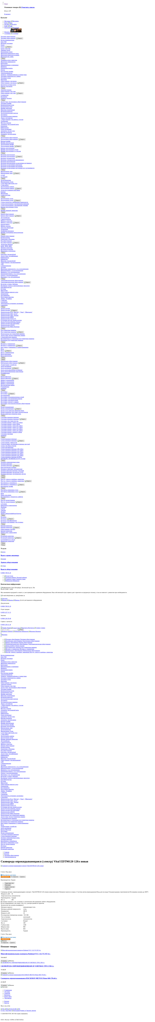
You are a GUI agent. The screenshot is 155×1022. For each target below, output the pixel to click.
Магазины (7, 21)
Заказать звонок (31, 1010)
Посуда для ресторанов (8, 500)
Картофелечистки (6, 287)
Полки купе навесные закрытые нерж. (12, 410)
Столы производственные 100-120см (12, 449)
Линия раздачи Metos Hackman (10, 326)
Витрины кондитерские (8, 161)
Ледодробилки (5, 217)
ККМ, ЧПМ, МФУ (6, 246)
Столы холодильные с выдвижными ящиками (15, 204)
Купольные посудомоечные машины (12, 340)
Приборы (3, 507)
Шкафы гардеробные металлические (12, 232)
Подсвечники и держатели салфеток (12, 496)
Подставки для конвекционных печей (12, 397)
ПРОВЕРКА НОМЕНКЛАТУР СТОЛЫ (13, 458)
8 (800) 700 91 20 (6, 573)
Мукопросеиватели (6, 111)
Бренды (6, 1003)
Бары (6, 23)
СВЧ (2, 264)
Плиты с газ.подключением (9, 275)
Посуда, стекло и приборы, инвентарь (12, 479)
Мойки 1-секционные (7, 382)
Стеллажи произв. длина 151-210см (12, 422)
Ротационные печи (6, 106)
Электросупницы (6, 90)
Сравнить (22, 876)
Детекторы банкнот (7, 244)
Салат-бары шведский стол (9, 183)
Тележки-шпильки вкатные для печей (12, 470)
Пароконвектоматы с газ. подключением (13, 274)
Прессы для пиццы (6, 86)
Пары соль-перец (6, 495)
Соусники (4, 504)
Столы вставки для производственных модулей (15, 444)
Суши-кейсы (5, 185)
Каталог (6, 853)
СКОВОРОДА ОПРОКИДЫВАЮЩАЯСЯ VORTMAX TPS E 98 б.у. (27, 966)
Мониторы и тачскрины (8, 251)
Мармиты (4, 66)
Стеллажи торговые (7, 434)
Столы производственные (9, 439)
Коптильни (4, 63)
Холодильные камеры (7, 186)
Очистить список (28, 7)
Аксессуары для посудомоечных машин (13, 335)
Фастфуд (7, 24)
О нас (11, 576)
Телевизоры (4, 229)
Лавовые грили (5, 50)
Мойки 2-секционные (7, 383)
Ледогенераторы (6, 180)
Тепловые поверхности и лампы (11, 76)
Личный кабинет (21, 577)
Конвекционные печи (7, 105)
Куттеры (3, 289)
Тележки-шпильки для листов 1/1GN (12, 472)
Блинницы (4, 126)
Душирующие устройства (9, 365)
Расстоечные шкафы (7, 71)
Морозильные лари (6, 171)
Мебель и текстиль (6, 221)
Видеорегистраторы (7, 249)
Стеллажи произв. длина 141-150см (12, 430)
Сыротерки (4, 305)
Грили (2, 45)
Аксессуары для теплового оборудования (13, 102)
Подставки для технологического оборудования (15, 403)
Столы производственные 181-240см (12, 455)
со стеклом (4, 176)
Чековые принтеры (6, 247)
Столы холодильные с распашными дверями (14, 205)
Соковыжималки (6, 265)
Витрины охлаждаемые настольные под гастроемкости (17, 168)
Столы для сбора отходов (8, 446)
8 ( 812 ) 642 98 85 (6, 1010)
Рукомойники (5, 387)
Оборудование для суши (8, 91)
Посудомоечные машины (8, 330)
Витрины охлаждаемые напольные (11, 165)
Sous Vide (4, 42)
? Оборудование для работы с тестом (12, 119)
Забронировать (5, 876)
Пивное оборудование (7, 236)
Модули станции (6, 123)
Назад (6, 4)
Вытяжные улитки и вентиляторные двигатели (15, 285)
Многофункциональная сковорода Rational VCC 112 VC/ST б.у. (25, 954)
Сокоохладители (6, 219)
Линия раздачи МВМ (7, 317)
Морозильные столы (7, 182)
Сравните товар (20, 579)
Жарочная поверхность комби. (10, 55)
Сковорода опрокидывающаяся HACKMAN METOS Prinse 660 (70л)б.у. (29, 978)
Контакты (7, 995)
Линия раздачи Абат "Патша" (10, 315)
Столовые (7, 33)
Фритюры (4, 79)
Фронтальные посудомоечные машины (13, 334)
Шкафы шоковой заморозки (9, 210)
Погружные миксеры (7, 297)
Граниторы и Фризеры (8, 239)
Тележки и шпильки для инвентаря (11, 469)
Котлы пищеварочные (7, 40)
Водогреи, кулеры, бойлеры (9, 284)
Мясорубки (4, 290)
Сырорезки (4, 302)
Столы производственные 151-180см (12, 454)
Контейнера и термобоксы (9, 483)
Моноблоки (4, 193)
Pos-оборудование (6, 241)
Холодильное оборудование (9, 137)
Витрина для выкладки (8, 158)
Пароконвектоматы (7, 68)
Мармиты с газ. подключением (10, 272)
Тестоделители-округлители (9, 113)
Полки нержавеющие (7, 407)
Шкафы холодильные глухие (9, 149)
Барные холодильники (7, 148)
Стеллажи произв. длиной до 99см (11, 432)
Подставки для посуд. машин (10, 402)
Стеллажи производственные (10, 417)
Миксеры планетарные (8, 110)
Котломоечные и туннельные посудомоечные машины (17, 338)
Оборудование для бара (8, 529)
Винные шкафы (5, 141)
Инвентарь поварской (7, 541)
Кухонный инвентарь (7, 536)
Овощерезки (4, 294)
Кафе (6, 26)
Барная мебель (5, 224)
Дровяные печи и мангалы (9, 60)
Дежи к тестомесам (6, 118)
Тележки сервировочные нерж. (10, 462)
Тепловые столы (6, 78)
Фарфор (3, 512)
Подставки (4, 392)
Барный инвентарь (6, 525)
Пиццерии (7, 27)
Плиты (3, 70)
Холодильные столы (7, 198)
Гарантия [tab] (7, 888)
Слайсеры (4, 300)
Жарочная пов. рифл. (7, 56)
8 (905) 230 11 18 (6, 624)
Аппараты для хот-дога (8, 131)
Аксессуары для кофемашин (9, 256)
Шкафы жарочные (6, 108)
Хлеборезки (4, 121)
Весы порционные (6, 356)
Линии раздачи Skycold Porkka (10, 323)
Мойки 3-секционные (7, 380)
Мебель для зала (6, 226)
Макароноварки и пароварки (9, 65)
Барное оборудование (7, 214)
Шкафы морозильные (7, 143)
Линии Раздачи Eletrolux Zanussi (10, 322)
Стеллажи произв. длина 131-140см (12, 429)
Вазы (2, 493)
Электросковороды (6, 73)
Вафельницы (5, 127)
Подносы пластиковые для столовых (12, 522)
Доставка (7, 991)
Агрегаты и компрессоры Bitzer (10, 190)
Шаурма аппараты (6, 132)
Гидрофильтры (5, 373)
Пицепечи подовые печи (8, 85)
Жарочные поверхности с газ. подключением (14, 269)
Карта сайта (8, 996)
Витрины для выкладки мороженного (12, 160)
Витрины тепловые (7, 43)
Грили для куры (5, 48)
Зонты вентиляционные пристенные (12, 371)
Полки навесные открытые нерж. (11, 414)
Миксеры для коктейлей (8, 261)
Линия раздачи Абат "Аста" (9, 314)
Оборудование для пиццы (9, 81)
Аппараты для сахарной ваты (10, 124)
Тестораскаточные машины (9, 116)
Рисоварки (4, 96)
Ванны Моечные (6, 376)
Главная (6, 852)
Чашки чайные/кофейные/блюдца (11, 513)
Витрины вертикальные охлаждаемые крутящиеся (16, 163)
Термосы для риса (6, 98)
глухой (3, 175)
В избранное (14, 876)
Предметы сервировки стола (9, 490)
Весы (2, 349)
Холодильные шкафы (7, 144)
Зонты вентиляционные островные (11, 370)
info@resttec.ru (21, 1010)
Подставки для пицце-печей (9, 400)
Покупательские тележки (8, 467)
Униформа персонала (7, 231)
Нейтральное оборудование (9, 361)
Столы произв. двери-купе (9, 442)
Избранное (15, 580)
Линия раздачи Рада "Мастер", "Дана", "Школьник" (16, 312)
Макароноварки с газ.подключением (12, 270)
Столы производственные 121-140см (12, 450)
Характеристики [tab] (9, 883)
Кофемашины (5, 257)
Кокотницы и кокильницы (9, 505)
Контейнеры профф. (7, 486)
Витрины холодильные (8, 154)
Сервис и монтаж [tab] (9, 887)
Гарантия (7, 993)
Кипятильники (5, 237)
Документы (7, 998)
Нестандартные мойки (8, 385)
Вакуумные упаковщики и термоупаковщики (14, 347)
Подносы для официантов (9, 520)
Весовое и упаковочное (8, 344)
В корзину (7, 14)
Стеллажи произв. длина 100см (10, 424)
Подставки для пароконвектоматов (11, 398)
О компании (8, 990)
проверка (3, 388)
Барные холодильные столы (9, 207)
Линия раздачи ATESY (8, 325)
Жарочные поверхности (8, 62)
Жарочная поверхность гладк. (10, 53)
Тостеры (3, 267)
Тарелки (3, 510)
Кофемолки (4, 259)
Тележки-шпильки (6, 464)
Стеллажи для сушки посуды (9, 421)
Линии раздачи (5, 308)
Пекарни (7, 32)
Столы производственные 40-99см (11, 457)
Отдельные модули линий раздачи (11, 320)
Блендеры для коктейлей (8, 254)
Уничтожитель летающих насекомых (12, 303)
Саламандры (4, 95)
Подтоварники (5, 395)
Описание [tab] (7, 885)
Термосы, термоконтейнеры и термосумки (14, 74)
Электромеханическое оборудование (12, 280)
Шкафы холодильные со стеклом (11, 151)
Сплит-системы (5, 195)
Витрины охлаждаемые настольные (12, 166)
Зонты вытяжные (6, 366)
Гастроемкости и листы (8, 539)
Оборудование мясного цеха (9, 292)
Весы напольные (6, 354)
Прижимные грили (6, 52)
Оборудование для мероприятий (11, 262)
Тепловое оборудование (8, 36)
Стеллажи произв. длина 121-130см (12, 427)
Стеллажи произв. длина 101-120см (12, 426)
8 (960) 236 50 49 (6, 618)
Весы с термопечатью (7, 352)
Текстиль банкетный (7, 227)
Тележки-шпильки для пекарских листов (13, 474)
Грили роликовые (6, 129)
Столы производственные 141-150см (12, 452)
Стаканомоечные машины (9, 337)
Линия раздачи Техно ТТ (8, 318)
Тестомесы (4, 114)
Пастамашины (5, 295)
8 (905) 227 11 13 (6, 612)
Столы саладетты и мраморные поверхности (14, 202)
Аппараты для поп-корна (8, 134)
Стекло (3, 508)
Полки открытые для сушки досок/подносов (14, 412)
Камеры (3, 192)
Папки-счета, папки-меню (9, 532)
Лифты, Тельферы (6, 298)
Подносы (3, 517)
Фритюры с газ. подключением (10, 277)
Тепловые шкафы (6, 103)
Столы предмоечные (7, 447)
